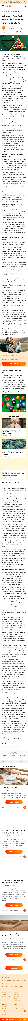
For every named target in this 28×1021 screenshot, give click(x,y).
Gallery (5, 49)
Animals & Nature (14, 910)
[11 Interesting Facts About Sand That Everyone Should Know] (14, 923)
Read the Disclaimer (7, 761)
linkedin (4, 1012)
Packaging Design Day (9, 787)
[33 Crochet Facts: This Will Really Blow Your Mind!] (14, 445)
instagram (4, 1010)
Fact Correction (23, 761)
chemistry (19, 502)
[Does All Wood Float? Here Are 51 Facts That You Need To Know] (14, 820)
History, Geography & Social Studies (11, 430)
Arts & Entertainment (7, 451)
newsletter (16, 998)
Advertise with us (6, 996)
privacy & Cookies (18, 1008)
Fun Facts (8, 11)
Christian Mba (16, 26)
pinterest (4, 1008)
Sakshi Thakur (7, 836)
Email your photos (14, 363)
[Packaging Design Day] (14, 776)
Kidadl (3, 11)
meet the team (18, 996)
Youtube (4, 1014)
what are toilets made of (9, 731)
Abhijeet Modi (7, 885)
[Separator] (25, 1011)
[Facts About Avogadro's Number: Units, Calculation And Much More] (14, 466)
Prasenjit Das (7, 790)
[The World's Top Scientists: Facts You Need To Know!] (14, 424)
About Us (16, 994)
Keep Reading (15, 802)
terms (15, 1006)
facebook (4, 1006)
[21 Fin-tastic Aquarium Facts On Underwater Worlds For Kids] (14, 869)
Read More (24, 1)
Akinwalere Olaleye (8, 939)
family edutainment (18, 1000)
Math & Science (6, 472)
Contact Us (4, 994)
